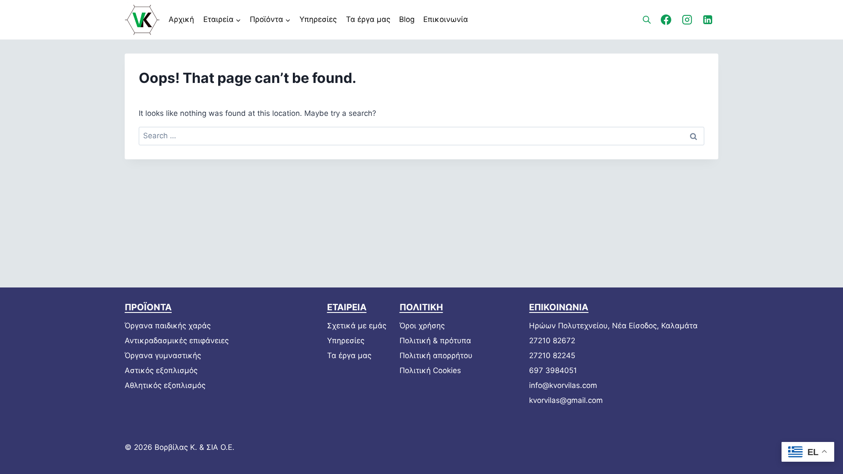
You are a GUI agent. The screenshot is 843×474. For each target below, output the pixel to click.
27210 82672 (552, 340)
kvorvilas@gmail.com (566, 400)
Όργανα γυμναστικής (163, 355)
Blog (406, 19)
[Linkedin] (707, 19)
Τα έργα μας (368, 19)
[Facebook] (666, 19)
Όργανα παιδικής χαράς (168, 325)
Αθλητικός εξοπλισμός (165, 385)
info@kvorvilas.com (563, 385)
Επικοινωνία (445, 19)
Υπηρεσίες (318, 19)
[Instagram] (687, 19)
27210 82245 (552, 355)
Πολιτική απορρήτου (436, 355)
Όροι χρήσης (422, 325)
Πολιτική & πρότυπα (435, 340)
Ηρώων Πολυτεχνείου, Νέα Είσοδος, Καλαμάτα (613, 325)
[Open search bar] (646, 20)
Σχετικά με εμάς (356, 325)
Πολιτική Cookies (430, 370)
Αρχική (181, 19)
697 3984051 (553, 370)
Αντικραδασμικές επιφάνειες (177, 340)
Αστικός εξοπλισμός (161, 370)
